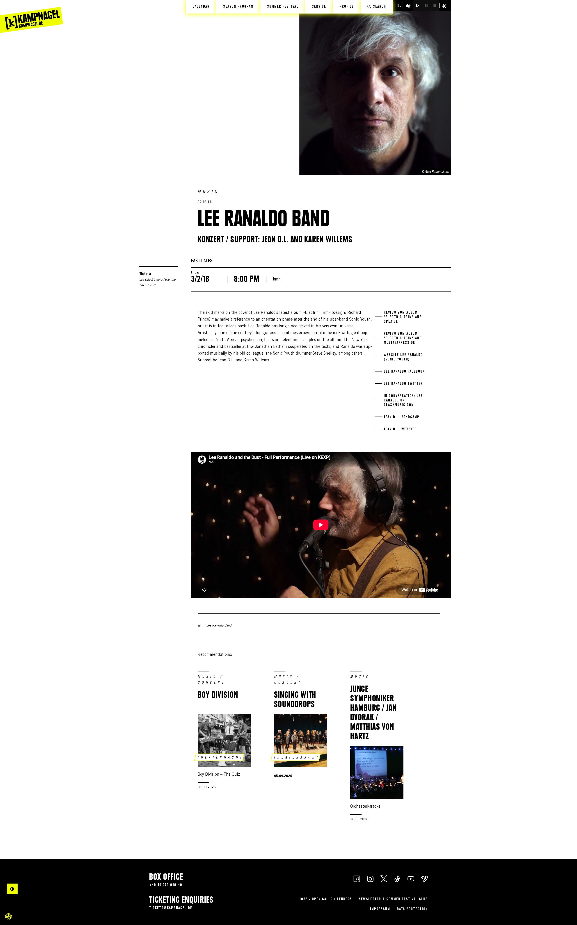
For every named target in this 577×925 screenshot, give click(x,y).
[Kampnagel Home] (31, 16)
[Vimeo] (424, 879)
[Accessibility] (408, 5)
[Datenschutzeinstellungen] (8, 916)
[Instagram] (370, 879)
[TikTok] (397, 879)
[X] (383, 879)
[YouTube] (411, 879)
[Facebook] (356, 879)
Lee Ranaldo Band (218, 625)
